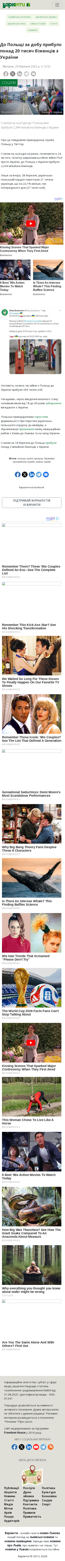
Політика (29, 1508)
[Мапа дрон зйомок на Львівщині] (32, 1475)
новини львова (43, 461)
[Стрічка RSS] (50, 1447)
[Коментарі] (33, 73)
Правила (29, 1512)
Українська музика (46, 16)
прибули (51, 443)
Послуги (29, 1488)
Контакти (30, 1504)
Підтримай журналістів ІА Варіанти (31, 502)
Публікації (11, 1488)
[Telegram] (26, 73)
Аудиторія (11, 1521)
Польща (22, 458)
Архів (8, 1512)
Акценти (10, 1492)
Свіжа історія (37, 23)
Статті (53, 23)
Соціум (9, 82)
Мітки (8, 1508)
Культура (49, 1492)
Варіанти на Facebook (31, 487)
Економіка (49, 1496)
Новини (32, 30)
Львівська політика (19, 16)
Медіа (8, 1504)
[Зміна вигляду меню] (57, 4)
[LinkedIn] (19, 73)
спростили (41, 416)
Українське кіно (16, 23)
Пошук (9, 1516)
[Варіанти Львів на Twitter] (22, 1447)
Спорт (46, 1504)
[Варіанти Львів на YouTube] (36, 1447)
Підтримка (31, 1500)
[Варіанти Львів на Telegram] (43, 1447)
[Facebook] (5, 73)
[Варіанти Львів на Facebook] (14, 1447)
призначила (27, 429)
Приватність (32, 1516)
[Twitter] (12, 73)
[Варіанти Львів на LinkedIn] (29, 1447)
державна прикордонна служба (34, 460)
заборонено (53, 403)
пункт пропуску (35, 458)
